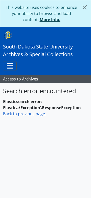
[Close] (85, 7)
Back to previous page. (24, 114)
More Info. (50, 19)
